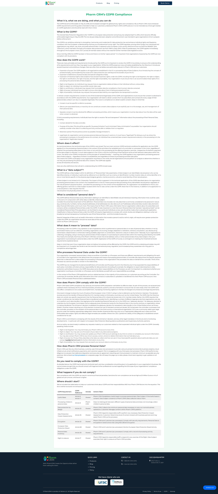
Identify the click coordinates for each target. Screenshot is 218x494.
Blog (108, 3)
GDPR (165, 491)
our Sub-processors (78, 355)
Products (93, 461)
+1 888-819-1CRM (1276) (130, 461)
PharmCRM (47, 491)
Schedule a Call (210, 487)
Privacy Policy (147, 491)
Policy (92, 470)
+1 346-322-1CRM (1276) (130, 464)
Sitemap (172, 491)
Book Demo (165, 3)
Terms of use (157, 491)
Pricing (116, 3)
